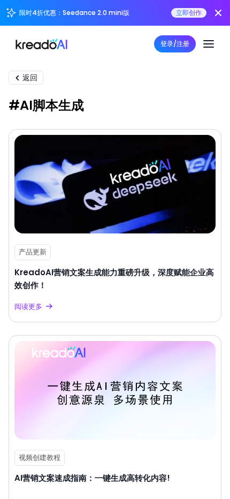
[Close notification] (218, 12)
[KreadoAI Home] (41, 44)
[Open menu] (208, 43)
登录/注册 (174, 43)
